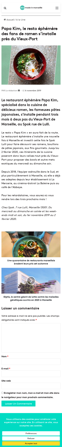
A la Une (20, 19)
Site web (6, 380)
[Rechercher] (5, 9)
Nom (4, 356)
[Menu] (57, 9)
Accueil (10, 19)
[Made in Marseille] (31, 8)
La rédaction (11, 90)
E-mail (5, 368)
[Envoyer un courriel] (19, 90)
